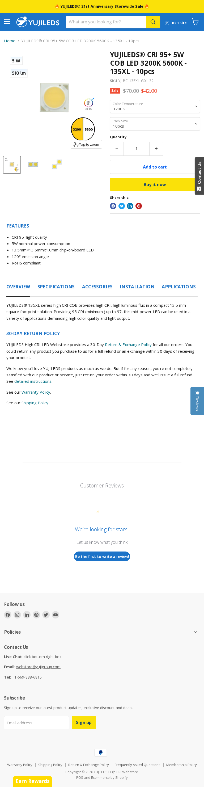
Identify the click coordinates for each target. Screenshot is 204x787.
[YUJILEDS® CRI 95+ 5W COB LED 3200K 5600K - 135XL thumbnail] (11, 164)
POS (79, 777)
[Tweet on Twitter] (121, 206)
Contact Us (199, 173)
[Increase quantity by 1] (156, 148)
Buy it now (155, 184)
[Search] (153, 22)
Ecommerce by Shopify (109, 777)
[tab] (18, 285)
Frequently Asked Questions (137, 764)
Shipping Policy (35, 402)
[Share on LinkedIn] (130, 206)
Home (9, 41)
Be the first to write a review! (102, 556)
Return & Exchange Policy (128, 344)
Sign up (84, 722)
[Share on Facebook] (113, 206)
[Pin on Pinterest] (138, 206)
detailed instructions (33, 381)
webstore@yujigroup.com (38, 666)
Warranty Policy (36, 392)
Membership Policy (181, 764)
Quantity (118, 137)
